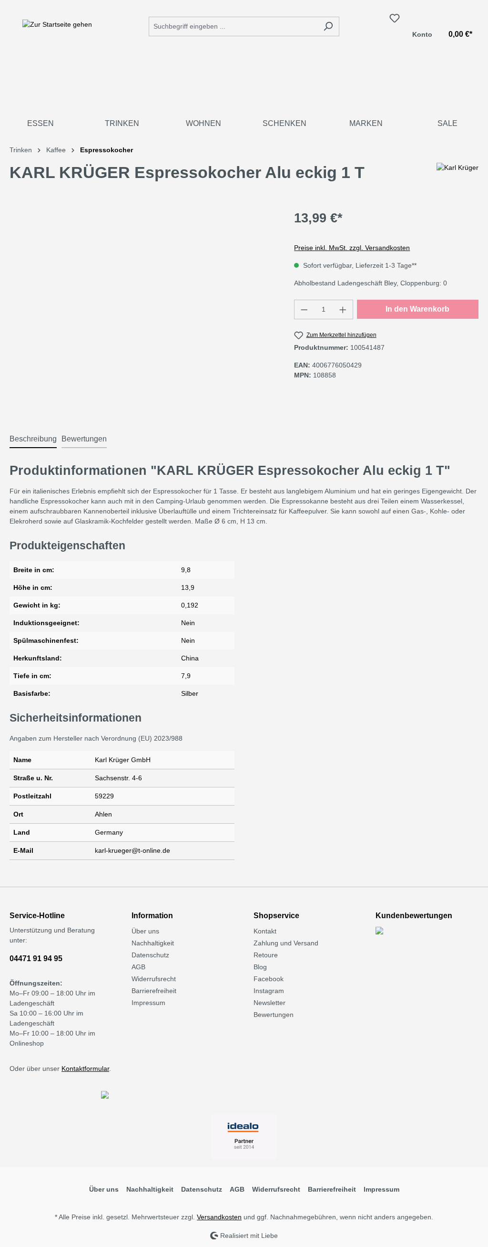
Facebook (269, 979)
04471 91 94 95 (36, 958)
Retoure (266, 955)
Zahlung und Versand (286, 943)
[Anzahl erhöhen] (343, 309)
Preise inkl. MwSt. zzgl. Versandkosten (352, 247)
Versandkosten (219, 1217)
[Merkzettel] (394, 18)
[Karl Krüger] (457, 176)
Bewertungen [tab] (84, 439)
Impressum (148, 1002)
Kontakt (265, 931)
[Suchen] (328, 26)
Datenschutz (150, 955)
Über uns (145, 931)
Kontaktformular (85, 1068)
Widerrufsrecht (154, 979)
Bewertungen (274, 1014)
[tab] (33, 439)
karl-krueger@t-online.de (132, 850)
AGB (138, 967)
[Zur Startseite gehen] (57, 24)
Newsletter (269, 1002)
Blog (260, 967)
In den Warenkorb (417, 309)
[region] (142, 311)
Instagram (269, 991)
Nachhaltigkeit (153, 943)
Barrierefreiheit (154, 991)
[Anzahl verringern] (304, 309)
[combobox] (233, 26)
